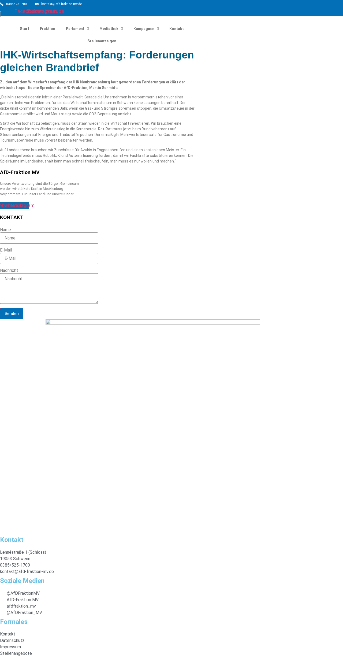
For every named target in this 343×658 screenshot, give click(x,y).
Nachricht (9, 270)
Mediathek (108, 29)
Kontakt (176, 29)
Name (5, 230)
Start (24, 29)
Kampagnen (143, 29)
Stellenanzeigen (101, 41)
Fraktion (47, 29)
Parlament (75, 29)
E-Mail (6, 250)
